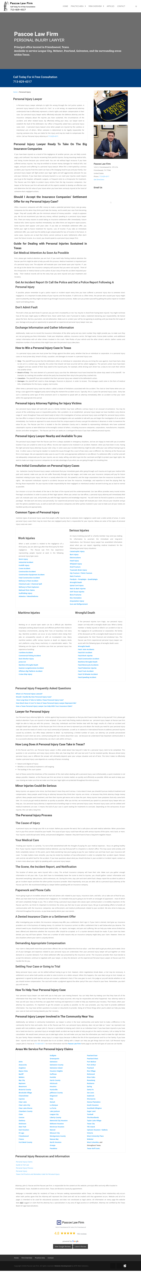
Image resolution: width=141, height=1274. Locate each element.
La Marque (54, 1105)
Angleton (22, 1068)
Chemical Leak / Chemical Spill (30, 584)
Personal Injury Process (24, 1168)
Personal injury (21, 1171)
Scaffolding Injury (25, 593)
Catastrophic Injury (77, 551)
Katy (51, 1099)
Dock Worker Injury (26, 659)
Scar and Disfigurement (79, 604)
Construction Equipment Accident (32, 575)
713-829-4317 (22, 81)
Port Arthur (91, 1065)
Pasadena (53, 1148)
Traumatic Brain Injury (78, 570)
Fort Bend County (25, 1142)
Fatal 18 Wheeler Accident (88, 674)
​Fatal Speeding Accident (87, 677)
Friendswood (24, 1136)
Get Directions (99, 179)
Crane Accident (24, 568)
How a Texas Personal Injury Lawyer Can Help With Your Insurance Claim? (44, 706)
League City (54, 1114)
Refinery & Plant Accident (28, 581)
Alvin (21, 1062)
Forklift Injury (24, 565)
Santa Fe (90, 1089)
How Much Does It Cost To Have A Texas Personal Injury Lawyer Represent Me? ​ (46, 703)
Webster (90, 1139)
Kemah (52, 1102)
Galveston (53, 1062)
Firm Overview (26, 1258)
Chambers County (25, 1111)
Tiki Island (91, 1127)
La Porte (53, 1108)
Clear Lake (23, 1102)
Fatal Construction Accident (29, 578)
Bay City (22, 1080)
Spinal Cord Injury (76, 585)
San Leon (90, 1093)
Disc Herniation (76, 598)
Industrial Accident (26, 562)
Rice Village (91, 1071)
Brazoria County (25, 1089)
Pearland (90, 1068)
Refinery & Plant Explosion (29, 587)
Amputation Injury (77, 601)
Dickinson (22, 1124)
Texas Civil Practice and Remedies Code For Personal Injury (37, 1174)
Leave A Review (80, 1246)
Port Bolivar (91, 1062)
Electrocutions (75, 558)
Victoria (90, 1133)
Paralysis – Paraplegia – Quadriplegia (83, 579)
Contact (51, 1258)
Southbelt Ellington (94, 1108)
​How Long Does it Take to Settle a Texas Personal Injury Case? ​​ (40, 700)
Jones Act (22, 662)
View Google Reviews (63, 1246)
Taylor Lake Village (94, 1120)
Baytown (22, 1083)
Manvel (52, 1130)
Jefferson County (56, 1093)
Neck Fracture (75, 576)
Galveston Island (56, 1068)
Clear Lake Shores (25, 1108)
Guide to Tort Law (22, 1165)
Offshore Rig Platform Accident (30, 671)
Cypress (22, 1099)
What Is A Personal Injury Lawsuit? (29, 694)
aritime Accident (26, 652)
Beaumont (23, 1086)
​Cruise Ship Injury (25, 674)
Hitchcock (53, 1083)
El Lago (21, 1133)
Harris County (55, 1080)
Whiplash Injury (76, 564)
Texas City (91, 1124)
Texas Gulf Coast (93, 1148)
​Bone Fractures (75, 595)
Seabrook (90, 1096)
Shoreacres (91, 1099)
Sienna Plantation (93, 1102)
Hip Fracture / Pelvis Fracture (81, 573)
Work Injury (23, 559)
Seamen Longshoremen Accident (31, 668)
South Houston (93, 1105)
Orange (52, 1145)
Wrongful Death (76, 582)
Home (15, 92)
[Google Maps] (125, 1265)
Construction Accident (27, 571)
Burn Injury (74, 554)
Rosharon (90, 1083)
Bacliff (21, 1074)
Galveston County (56, 1065)
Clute (21, 1114)
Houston (53, 1086)
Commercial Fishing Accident (30, 656)
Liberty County (55, 1117)
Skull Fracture (75, 567)
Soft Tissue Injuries (77, 592)
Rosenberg (91, 1080)
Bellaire (21, 1077)
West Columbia (93, 1142)
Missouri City (55, 1133)
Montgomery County (58, 1136)
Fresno (21, 1139)
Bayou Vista (23, 1071)
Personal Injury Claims (24, 1162)
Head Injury (74, 561)
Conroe (21, 1117)
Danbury (22, 1120)
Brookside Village (25, 1093)
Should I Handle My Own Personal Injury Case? (34, 697)
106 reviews (82, 1234)
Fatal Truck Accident (86, 671)
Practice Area (40, 1258)
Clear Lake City (24, 1105)
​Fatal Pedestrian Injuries (87, 668)
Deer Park (22, 1127)
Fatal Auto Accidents (86, 649)
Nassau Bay (54, 1139)
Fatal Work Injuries (85, 656)
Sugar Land (91, 1111)
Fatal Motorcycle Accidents (88, 665)
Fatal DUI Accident (85, 652)
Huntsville (54, 1089)
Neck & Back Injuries (78, 588)
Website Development (62, 1266)
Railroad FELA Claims (27, 590)
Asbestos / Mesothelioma (28, 596)
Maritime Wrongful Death (28, 665)
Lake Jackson (55, 1111)
